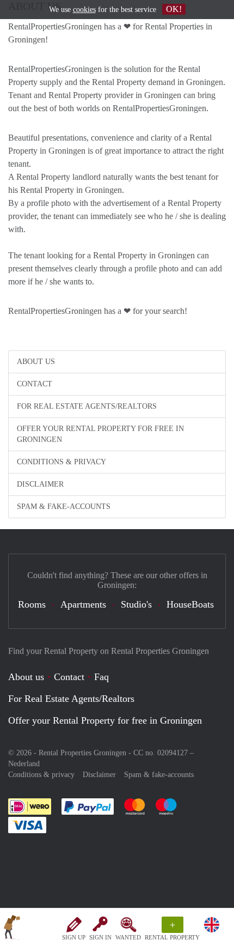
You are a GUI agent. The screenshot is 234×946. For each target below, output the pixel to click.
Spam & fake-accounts (63, 506)
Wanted (128, 937)
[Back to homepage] (12, 929)
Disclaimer (40, 484)
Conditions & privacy (61, 462)
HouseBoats (190, 604)
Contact (34, 384)
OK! (174, 9)
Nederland (24, 764)
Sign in (100, 937)
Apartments (83, 604)
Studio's (136, 604)
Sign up (73, 937)
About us (36, 361)
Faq (101, 676)
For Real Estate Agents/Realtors (87, 406)
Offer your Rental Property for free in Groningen (100, 434)
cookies (84, 9)
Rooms (32, 604)
